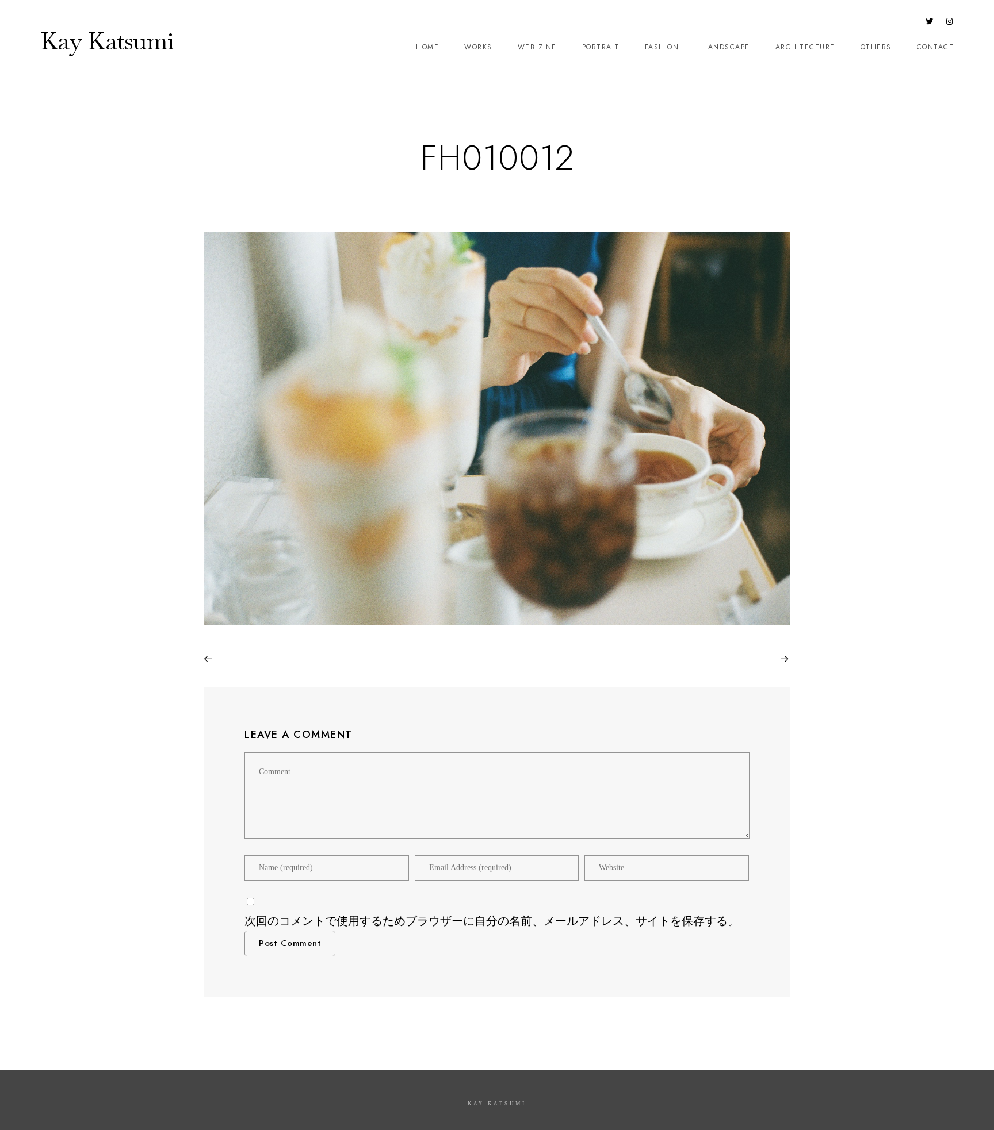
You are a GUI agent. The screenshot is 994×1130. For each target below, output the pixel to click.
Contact (935, 47)
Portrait (601, 47)
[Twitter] (929, 23)
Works (478, 47)
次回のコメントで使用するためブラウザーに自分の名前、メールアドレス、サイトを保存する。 (491, 921)
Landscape (727, 47)
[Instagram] (949, 23)
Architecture (805, 47)
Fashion (662, 47)
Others (876, 47)
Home (427, 47)
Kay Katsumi (107, 40)
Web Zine (537, 47)
